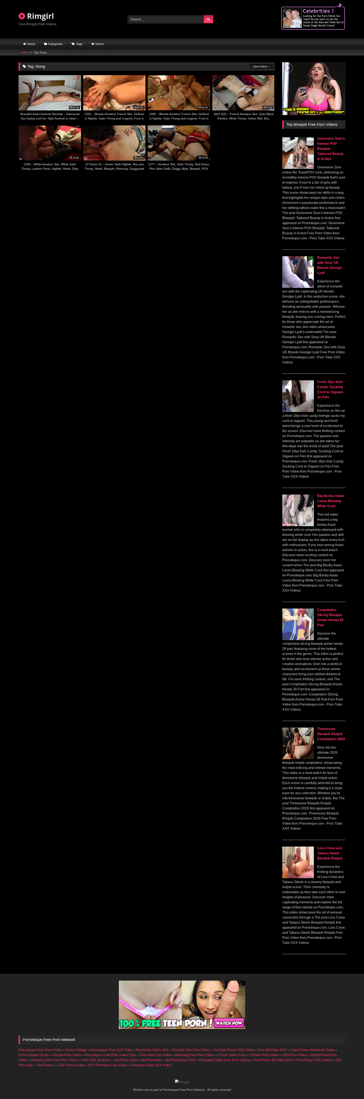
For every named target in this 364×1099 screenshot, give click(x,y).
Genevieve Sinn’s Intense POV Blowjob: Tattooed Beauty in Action (331, 149)
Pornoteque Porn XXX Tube (111, 1050)
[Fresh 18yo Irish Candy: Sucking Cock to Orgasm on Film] (298, 411)
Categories (55, 44)
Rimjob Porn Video (67, 1055)
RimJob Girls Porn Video (190, 1050)
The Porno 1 (45, 1065)
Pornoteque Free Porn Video (40, 1050)
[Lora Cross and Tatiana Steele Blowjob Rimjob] (298, 877)
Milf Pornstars (151, 1060)
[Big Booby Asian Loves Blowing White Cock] (298, 525)
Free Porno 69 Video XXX (273, 1060)
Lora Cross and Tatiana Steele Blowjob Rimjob (330, 853)
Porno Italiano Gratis (34, 1055)
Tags (79, 44)
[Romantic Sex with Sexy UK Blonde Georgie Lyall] (298, 287)
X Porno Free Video (264, 1055)
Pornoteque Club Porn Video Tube (110, 1055)
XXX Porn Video (294, 1055)
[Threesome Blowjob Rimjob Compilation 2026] (298, 758)
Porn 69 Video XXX (272, 1050)
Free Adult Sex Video (156, 1055)
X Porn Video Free (232, 1055)
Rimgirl (39, 16)
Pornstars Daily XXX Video (151, 1065)
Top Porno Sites (126, 1060)
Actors (99, 44)
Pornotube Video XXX (152, 1050)
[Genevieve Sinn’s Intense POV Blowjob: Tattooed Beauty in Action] (298, 167)
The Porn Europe (71, 1065)
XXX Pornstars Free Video (107, 1065)
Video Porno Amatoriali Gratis (312, 1050)
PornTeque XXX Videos (314, 1060)
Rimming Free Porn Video (194, 1055)
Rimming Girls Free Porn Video (54, 1060)
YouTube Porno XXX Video (233, 1050)
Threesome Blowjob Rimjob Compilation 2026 (331, 734)
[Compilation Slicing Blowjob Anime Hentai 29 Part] (298, 639)
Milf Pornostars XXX (180, 1060)
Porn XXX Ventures (95, 1060)
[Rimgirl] (182, 1082)
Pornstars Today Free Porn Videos (224, 1060)
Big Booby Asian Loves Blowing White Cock (330, 501)
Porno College (76, 1050)
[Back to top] (351, 1086)
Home (31, 44)
